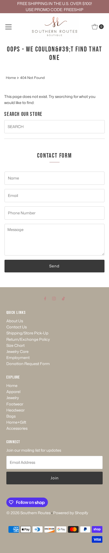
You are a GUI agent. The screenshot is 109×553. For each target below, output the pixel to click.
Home (11, 77)
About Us (14, 321)
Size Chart (15, 345)
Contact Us (16, 327)
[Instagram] (54, 298)
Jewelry (12, 397)
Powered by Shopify (70, 513)
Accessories (17, 428)
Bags (11, 416)
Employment (18, 357)
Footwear (14, 404)
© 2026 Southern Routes (28, 513)
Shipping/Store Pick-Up (27, 333)
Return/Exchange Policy (28, 339)
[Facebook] (45, 298)
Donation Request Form (28, 363)
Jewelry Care (17, 351)
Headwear (15, 410)
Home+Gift (16, 422)
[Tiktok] (63, 298)
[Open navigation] (8, 26)
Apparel (13, 391)
